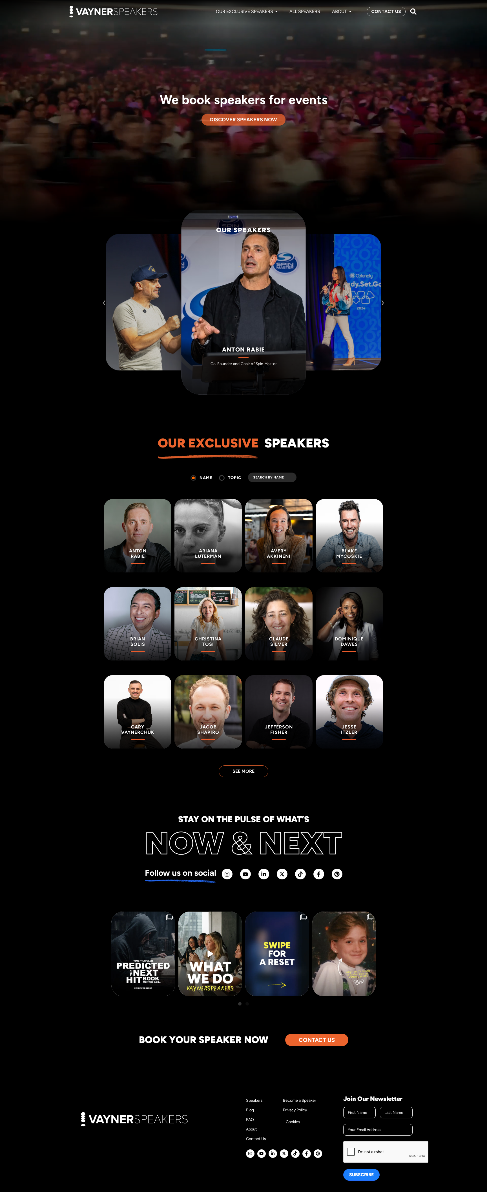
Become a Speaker (299, 1100)
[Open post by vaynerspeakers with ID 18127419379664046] (344, 954)
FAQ (250, 1119)
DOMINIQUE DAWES (335, 333)
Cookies (293, 1121)
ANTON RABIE (243, 349)
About (251, 1129)
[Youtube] (245, 874)
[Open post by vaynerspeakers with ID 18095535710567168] (210, 954)
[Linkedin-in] (263, 874)
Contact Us (256, 1138)
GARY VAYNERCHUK (151, 333)
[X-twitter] (282, 874)
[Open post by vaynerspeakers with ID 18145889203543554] (143, 954)
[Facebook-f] (318, 874)
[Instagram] (227, 874)
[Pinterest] (337, 874)
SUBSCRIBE (361, 1174)
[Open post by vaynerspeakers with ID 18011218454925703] (277, 954)
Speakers (254, 1100)
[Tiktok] (300, 874)
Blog (250, 1110)
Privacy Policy (295, 1110)
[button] (413, 12)
